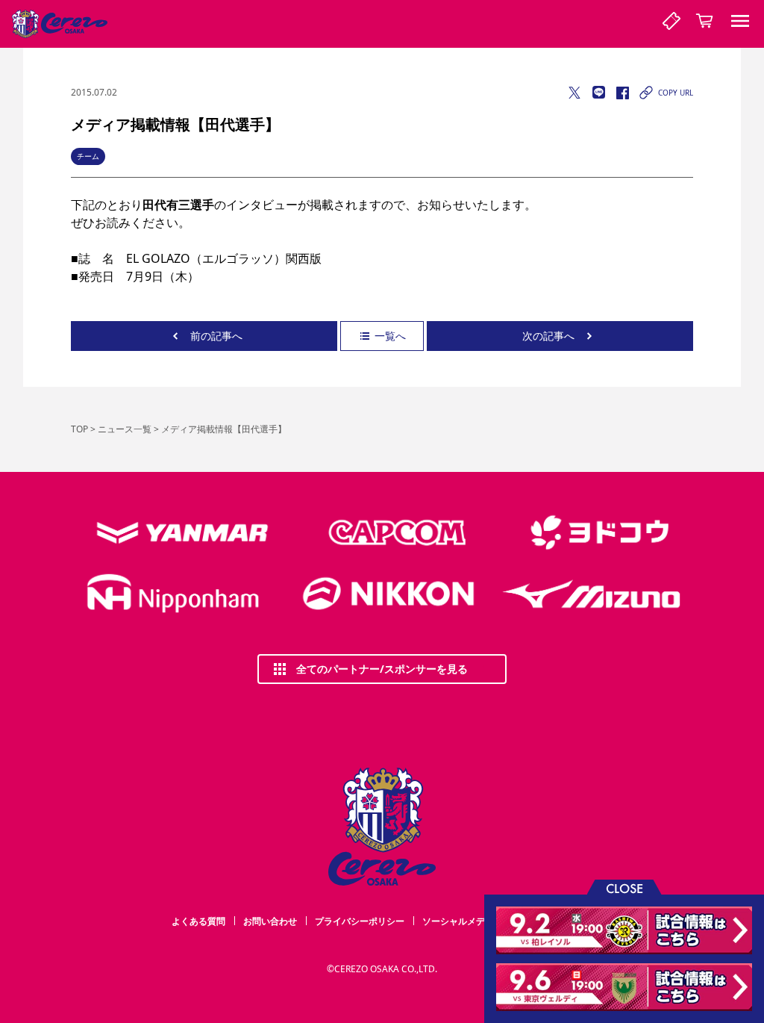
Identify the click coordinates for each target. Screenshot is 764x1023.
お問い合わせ (270, 921)
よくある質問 (198, 921)
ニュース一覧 (124, 429)
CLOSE (624, 887)
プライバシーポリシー (359, 921)
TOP (79, 429)
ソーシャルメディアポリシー (480, 921)
